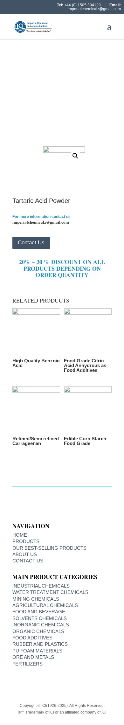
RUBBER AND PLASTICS (40, 644)
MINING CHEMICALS (35, 599)
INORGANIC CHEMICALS (40, 624)
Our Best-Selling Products (49, 548)
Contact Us (31, 243)
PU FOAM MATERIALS (37, 650)
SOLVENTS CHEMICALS (39, 618)
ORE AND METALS (33, 657)
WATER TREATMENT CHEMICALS (50, 592)
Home (23, 93)
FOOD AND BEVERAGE (38, 611)
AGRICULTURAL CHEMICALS (45, 605)
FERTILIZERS (27, 663)
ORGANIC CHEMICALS (38, 631)
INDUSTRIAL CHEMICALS (41, 586)
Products (25, 541)
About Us (24, 554)
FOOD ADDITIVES (56, 93)
